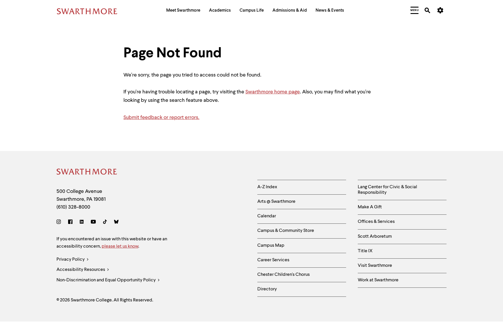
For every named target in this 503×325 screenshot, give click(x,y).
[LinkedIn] (81, 222)
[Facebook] (70, 222)
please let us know (120, 246)
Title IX (365, 251)
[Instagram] (59, 222)
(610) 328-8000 (73, 207)
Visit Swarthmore (375, 265)
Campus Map (270, 245)
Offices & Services (376, 221)
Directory (267, 289)
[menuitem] (183, 11)
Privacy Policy (71, 259)
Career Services (273, 260)
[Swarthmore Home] (87, 172)
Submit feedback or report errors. (161, 117)
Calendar (266, 216)
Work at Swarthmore (378, 280)
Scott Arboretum (375, 236)
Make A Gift (370, 207)
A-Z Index (267, 187)
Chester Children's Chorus (283, 274)
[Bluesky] (116, 222)
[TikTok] (105, 222)
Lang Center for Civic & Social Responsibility (387, 190)
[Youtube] (93, 222)
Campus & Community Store (285, 230)
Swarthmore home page (272, 92)
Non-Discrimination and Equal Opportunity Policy (106, 280)
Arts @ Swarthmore (276, 201)
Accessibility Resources (81, 269)
